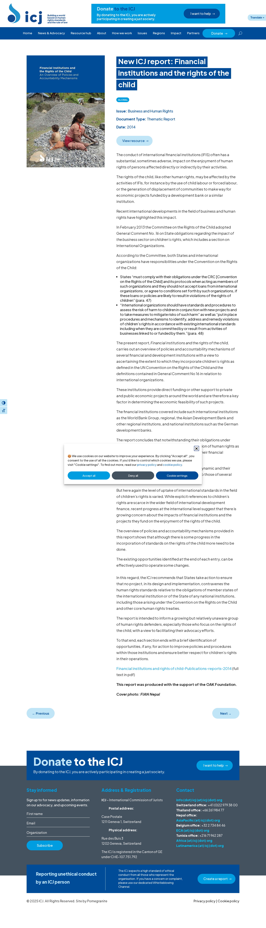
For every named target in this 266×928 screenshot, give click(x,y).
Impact (176, 33)
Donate (219, 33)
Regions (159, 33)
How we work (122, 33)
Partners (193, 33)
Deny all (133, 475)
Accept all (89, 475)
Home (27, 33)
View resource (133, 141)
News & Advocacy (51, 33)
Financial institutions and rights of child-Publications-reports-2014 (174, 668)
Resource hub (81, 33)
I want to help (201, 13)
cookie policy (172, 465)
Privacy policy (205, 901)
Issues (142, 33)
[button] (196, 448)
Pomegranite (97, 901)
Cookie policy (228, 901)
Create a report (215, 879)
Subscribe (45, 845)
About (101, 33)
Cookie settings (177, 475)
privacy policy (147, 465)
